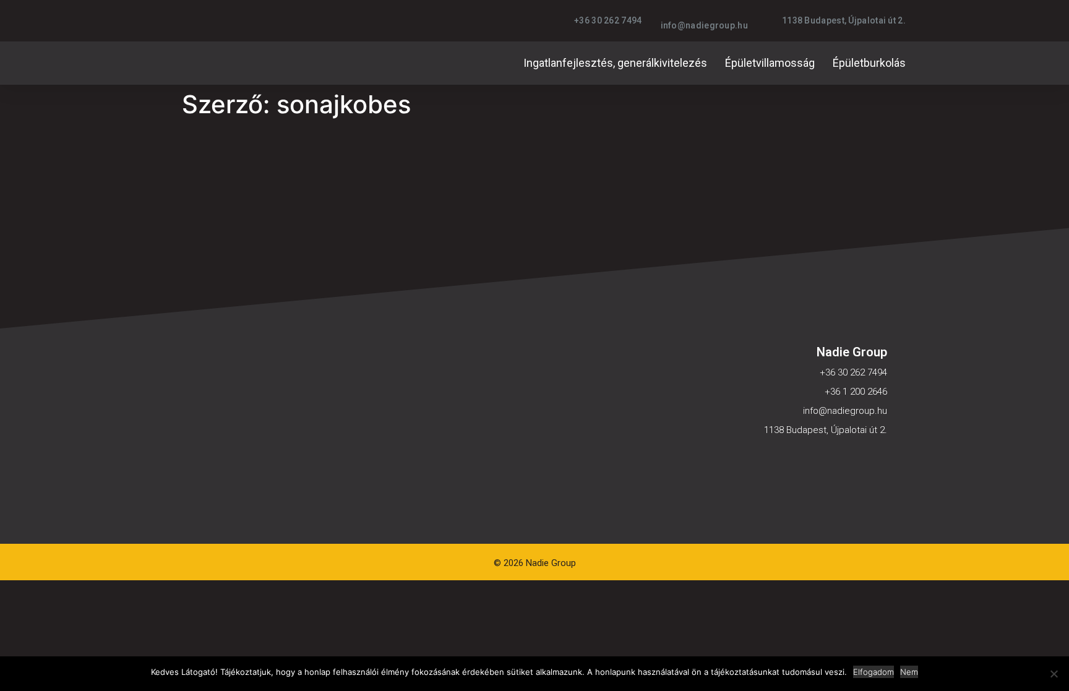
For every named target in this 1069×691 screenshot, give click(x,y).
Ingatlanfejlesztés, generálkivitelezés (615, 62)
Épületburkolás (869, 62)
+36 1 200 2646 (856, 391)
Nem (909, 672)
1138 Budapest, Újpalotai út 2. (825, 430)
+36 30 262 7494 (853, 372)
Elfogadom (873, 672)
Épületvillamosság (770, 62)
